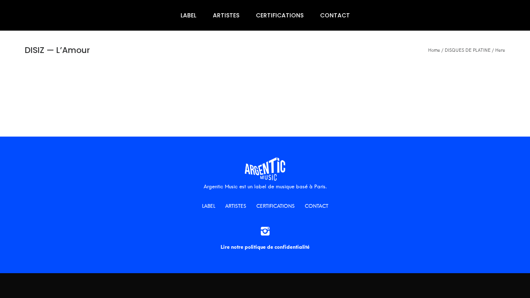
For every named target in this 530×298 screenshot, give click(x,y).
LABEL (188, 15)
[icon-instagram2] (265, 231)
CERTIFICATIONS (280, 15)
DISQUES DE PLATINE (468, 50)
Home (434, 50)
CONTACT (335, 15)
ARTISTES (226, 15)
